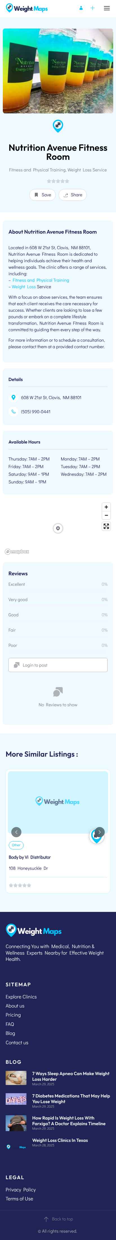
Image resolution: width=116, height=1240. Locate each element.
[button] (42, 195)
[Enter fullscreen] (106, 526)
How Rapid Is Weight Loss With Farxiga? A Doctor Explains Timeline (69, 1121)
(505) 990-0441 (35, 412)
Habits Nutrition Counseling (34, 858)
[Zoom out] (106, 515)
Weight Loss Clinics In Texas (60, 1140)
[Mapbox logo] (17, 551)
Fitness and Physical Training (41, 280)
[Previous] (16, 832)
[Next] (100, 832)
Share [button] (76, 195)
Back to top (62, 1219)
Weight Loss (24, 287)
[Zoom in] (106, 507)
